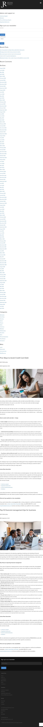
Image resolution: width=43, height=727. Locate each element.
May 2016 (2, 270)
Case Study (2, 317)
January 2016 (2, 276)
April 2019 (2, 237)
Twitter (2, 702)
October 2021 (2, 179)
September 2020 (3, 203)
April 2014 (2, 308)
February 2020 (3, 217)
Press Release (2, 338)
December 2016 (3, 260)
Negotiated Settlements (4, 22)
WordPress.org (3, 353)
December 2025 (3, 82)
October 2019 (2, 225)
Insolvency (2, 326)
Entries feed (2, 349)
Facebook (3, 701)
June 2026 (2, 70)
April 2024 (2, 120)
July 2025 (2, 92)
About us (3, 677)
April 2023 (2, 143)
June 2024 (2, 116)
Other (1, 334)
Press (2, 682)
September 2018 (3, 248)
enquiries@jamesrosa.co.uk (6, 505)
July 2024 (2, 114)
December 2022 (3, 151)
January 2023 (2, 149)
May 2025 (2, 96)
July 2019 (2, 231)
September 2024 (3, 110)
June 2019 (2, 233)
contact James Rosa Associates (14, 504)
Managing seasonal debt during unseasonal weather (10, 52)
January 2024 (2, 125)
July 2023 (2, 137)
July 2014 (2, 306)
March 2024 (2, 121)
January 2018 (2, 254)
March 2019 (2, 239)
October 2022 (2, 155)
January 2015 (2, 294)
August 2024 (2, 112)
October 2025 (2, 86)
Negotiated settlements (5, 485)
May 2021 (2, 187)
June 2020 (2, 209)
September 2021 (3, 181)
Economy (2, 318)
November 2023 (3, 129)
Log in (1, 347)
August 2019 (2, 229)
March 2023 (2, 145)
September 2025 (3, 88)
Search (2, 43)
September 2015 (3, 280)
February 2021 (3, 193)
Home (2, 675)
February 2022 (3, 171)
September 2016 (3, 264)
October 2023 (2, 131)
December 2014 (3, 296)
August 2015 (2, 282)
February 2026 (3, 78)
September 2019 (3, 227)
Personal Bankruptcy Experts (5, 20)
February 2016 (3, 274)
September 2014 (3, 302)
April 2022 (2, 167)
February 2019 (3, 241)
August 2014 (2, 304)
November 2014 (3, 298)
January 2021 (2, 195)
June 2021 (2, 185)
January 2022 (2, 173)
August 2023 (2, 135)
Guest (1, 324)
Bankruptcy (2, 315)
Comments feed (3, 351)
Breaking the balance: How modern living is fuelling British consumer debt (14, 58)
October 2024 (2, 108)
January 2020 (2, 219)
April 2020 (2, 213)
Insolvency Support (4, 16)
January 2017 (2, 258)
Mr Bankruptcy (3, 330)
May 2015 (2, 286)
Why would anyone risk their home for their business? (10, 54)
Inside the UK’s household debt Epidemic (8, 56)
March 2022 (2, 169)
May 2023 (2, 141)
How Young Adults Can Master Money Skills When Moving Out (12, 50)
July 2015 (2, 284)
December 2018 (3, 245)
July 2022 (2, 161)
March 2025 (2, 100)
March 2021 (2, 191)
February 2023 (3, 147)
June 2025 (2, 94)
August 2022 (2, 159)
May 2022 (2, 165)
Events (1, 320)
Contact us (3, 684)
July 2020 (2, 207)
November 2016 (3, 262)
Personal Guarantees (4, 336)
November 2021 (3, 177)
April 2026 (2, 74)
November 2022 (3, 153)
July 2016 (2, 268)
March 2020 (2, 215)
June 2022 (2, 163)
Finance (1, 322)
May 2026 (2, 72)
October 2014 (2, 300)
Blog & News (3, 680)
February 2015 (3, 292)
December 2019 (3, 221)
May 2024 (2, 118)
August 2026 (2, 68)
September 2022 (3, 157)
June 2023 (2, 139)
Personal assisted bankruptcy (7, 487)
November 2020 (3, 199)
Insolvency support (5, 484)
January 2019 (2, 242)
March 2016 (2, 272)
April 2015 (2, 288)
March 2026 (2, 76)
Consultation (3, 679)
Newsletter (2, 332)
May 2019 (2, 235)
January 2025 (2, 104)
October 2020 (3, 201)
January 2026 (2, 80)
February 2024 (3, 123)
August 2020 (2, 205)
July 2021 (2, 183)
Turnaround (2, 340)
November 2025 (3, 84)
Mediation (2, 18)
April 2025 (2, 98)
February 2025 (3, 102)
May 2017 (2, 256)
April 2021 (2, 189)
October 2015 (2, 278)
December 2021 (3, 175)
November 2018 (3, 247)
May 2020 (2, 211)
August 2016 (2, 266)
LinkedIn (2, 704)
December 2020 (3, 197)
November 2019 (3, 223)
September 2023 (3, 133)
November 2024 (3, 106)
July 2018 (2, 250)
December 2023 (3, 127)
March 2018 (2, 252)
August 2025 (2, 90)
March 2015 (2, 290)
